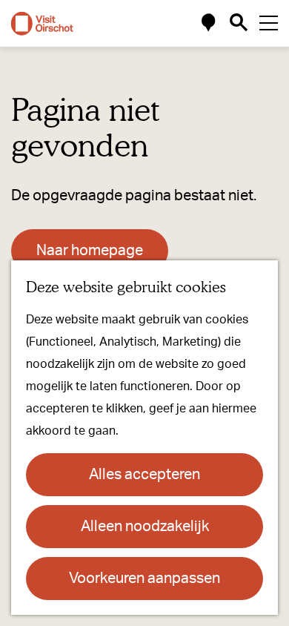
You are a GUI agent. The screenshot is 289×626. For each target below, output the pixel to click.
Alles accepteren (144, 474)
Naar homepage (89, 250)
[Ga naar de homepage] (42, 24)
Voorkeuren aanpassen (144, 578)
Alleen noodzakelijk (145, 526)
